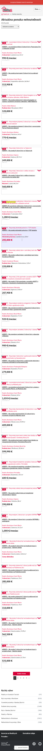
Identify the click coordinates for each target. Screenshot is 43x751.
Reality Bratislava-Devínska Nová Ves (14, 446)
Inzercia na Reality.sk (9, 733)
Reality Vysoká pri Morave (10, 261)
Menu (36, 9)
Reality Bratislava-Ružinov (10, 132)
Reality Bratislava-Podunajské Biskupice (14, 366)
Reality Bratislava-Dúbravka (11, 287)
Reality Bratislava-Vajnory (10, 155)
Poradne (4, 736)
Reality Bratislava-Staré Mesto (12, 53)
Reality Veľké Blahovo (9, 106)
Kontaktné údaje (29, 733)
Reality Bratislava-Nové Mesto (11, 314)
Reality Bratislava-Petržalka (11, 181)
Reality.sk (6, 14)
